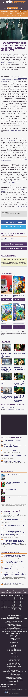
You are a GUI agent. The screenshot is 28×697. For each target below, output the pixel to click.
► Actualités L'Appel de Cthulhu (13, 244)
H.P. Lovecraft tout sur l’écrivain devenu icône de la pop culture (19, 384)
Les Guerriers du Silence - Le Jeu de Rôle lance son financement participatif (14, 555)
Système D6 (14, 645)
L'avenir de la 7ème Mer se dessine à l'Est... (15, 525)
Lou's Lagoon (14, 657)
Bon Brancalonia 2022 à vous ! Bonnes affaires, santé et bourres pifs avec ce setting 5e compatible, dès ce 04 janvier (12, 541)
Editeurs (8, 15)
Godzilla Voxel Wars (14, 655)
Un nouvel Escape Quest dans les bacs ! (19, 368)
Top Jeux (4, 13)
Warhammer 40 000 (14, 642)
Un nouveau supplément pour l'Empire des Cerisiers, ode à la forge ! (15, 561)
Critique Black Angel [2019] (14, 670)
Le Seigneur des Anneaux (14, 638)
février (13, 409)
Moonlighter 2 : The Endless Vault (14, 664)
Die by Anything (14, 653)
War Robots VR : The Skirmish (14, 659)
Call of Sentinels (14, 656)
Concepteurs (19, 13)
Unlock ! (14, 643)
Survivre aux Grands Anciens (6, 382)
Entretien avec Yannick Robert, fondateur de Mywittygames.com (14, 631)
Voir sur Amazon (6, 299)
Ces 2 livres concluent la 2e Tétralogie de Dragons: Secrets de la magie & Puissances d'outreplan (13, 574)
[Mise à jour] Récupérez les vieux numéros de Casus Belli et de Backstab (15, 445)
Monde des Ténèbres (14, 641)
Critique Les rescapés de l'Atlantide (14, 675)
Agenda (19, 15)
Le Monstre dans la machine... (11, 520)
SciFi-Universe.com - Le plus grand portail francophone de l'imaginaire (14, 2)
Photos (24, 13)
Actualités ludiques (14, 11)
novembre (17, 410)
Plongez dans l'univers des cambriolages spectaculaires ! (14, 567)
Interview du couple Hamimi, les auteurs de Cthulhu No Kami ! (6, 397)
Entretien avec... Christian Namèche (13, 451)
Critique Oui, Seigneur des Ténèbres (14, 673)
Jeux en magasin (23, 11)
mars (16, 409)
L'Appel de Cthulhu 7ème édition (11, 56)
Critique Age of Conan (14, 681)
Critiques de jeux (4, 11)
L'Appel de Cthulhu (6, 62)
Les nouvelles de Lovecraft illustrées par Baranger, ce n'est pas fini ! (6, 370)
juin (23, 409)
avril (19, 409)
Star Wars (14, 639)
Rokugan (14, 648)
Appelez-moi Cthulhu (19, 353)
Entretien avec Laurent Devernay (14, 628)
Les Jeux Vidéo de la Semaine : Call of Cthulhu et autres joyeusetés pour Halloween (19, 398)
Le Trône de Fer (14, 646)
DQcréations (21, 689)
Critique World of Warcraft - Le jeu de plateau (14, 680)
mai (21, 409)
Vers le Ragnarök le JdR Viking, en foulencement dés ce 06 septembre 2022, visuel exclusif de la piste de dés (13, 532)
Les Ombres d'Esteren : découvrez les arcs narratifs (15, 456)
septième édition (10, 140)
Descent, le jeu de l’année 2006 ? (12, 461)
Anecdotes (14, 15)
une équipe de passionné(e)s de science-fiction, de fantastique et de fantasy (14, 591)
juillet (2, 410)
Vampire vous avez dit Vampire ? (12, 440)
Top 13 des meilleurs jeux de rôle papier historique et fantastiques (14, 627)
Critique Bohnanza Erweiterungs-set (14, 677)
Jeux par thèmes (10, 13)
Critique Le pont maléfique (14, 668)
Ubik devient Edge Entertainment (14, 625)
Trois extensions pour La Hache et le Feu (14, 629)
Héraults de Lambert (4, 686)
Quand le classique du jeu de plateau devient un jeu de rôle (6, 355)
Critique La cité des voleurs (14, 674)
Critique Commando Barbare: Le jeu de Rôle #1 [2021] (14, 671)
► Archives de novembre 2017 (14, 248)
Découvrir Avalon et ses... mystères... (13, 514)
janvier (9, 409)
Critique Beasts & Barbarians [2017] (14, 678)
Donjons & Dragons (14, 635)
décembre (22, 410)
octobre (13, 410)
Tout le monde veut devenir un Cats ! (13, 583)
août (5, 410)
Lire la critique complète (13, 182)
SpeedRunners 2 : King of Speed (14, 662)
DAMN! (14, 652)
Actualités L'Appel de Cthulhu (8, 407)
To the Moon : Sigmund (14, 660)
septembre (8, 410)
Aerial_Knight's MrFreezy (14, 663)
